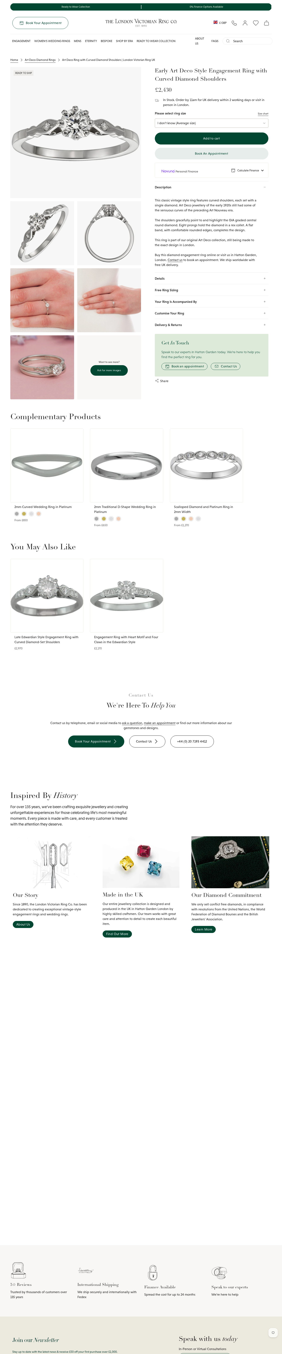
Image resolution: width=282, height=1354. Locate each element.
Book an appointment (188, 366)
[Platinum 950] (17, 514)
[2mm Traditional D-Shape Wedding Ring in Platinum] (126, 465)
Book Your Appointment (44, 23)
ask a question (132, 723)
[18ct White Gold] (31, 514)
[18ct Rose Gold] (38, 514)
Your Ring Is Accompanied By (176, 301)
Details (160, 278)
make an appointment (159, 723)
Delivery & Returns (168, 325)
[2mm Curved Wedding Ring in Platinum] (47, 465)
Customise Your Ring (169, 313)
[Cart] (266, 23)
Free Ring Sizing (166, 290)
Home (14, 59)
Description (163, 187)
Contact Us (229, 366)
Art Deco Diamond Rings (40, 59)
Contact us (175, 260)
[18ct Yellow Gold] (24, 514)
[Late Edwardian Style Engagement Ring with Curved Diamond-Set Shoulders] (47, 595)
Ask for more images (109, 370)
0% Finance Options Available (206, 6)
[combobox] (251, 41)
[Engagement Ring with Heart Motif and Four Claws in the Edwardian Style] (126, 595)
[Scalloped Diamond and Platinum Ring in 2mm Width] (206, 465)
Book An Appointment (211, 153)
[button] (21, 41)
